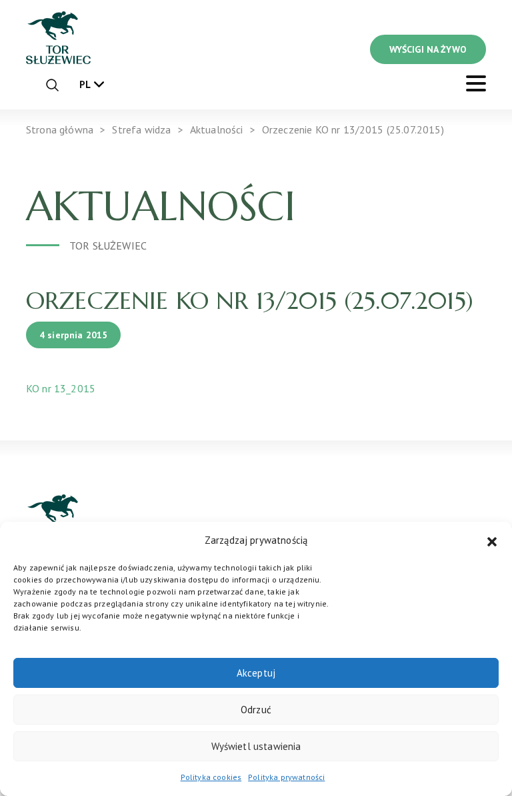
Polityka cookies (211, 777)
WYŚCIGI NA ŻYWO (428, 49)
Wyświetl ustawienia (256, 746)
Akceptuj (256, 673)
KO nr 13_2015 (60, 388)
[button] (492, 540)
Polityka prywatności (286, 777)
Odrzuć (256, 709)
